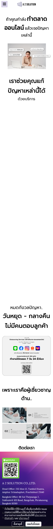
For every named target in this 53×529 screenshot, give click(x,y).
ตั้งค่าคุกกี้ (18, 524)
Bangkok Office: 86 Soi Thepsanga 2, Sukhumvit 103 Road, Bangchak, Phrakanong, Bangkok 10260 (25, 500)
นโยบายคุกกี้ (24, 518)
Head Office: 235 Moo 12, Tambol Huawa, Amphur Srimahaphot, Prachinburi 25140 (23, 490)
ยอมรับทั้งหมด (33, 524)
